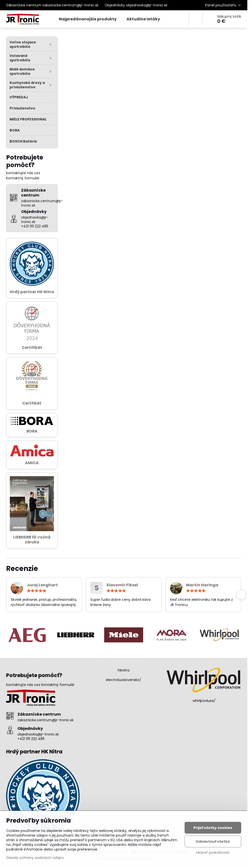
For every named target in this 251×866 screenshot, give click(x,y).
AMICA (32, 463)
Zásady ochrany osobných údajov (35, 857)
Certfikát (31, 403)
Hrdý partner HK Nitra (32, 292)
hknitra (123, 670)
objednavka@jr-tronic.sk (38, 734)
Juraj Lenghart (42, 585)
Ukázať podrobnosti (212, 852)
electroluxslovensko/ (123, 679)
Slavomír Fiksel (122, 585)
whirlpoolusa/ (204, 700)
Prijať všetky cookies (212, 827)
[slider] (36, 591)
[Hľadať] (195, 19)
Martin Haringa (202, 585)
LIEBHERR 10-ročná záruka (31, 539)
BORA (32, 431)
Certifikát (32, 347)
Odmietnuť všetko (213, 841)
